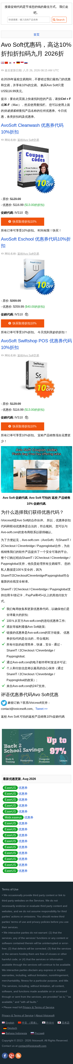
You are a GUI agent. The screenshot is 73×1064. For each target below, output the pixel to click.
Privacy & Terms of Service (38, 1007)
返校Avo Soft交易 (28, 139)
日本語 (65, 1022)
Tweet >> (41, 708)
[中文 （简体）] (6, 62)
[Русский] (26, 62)
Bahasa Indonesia (16, 1033)
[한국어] (10, 62)
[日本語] (14, 62)
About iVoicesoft (45, 1015)
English (10, 1022)
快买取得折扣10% (24, 221)
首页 (36, 34)
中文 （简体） (30, 1022)
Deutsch (12, 1028)
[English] (2, 62)
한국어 (50, 1022)
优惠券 (16, 787)
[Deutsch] (18, 62)
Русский (39, 1033)
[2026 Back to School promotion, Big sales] (36, 764)
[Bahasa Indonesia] (22, 62)
